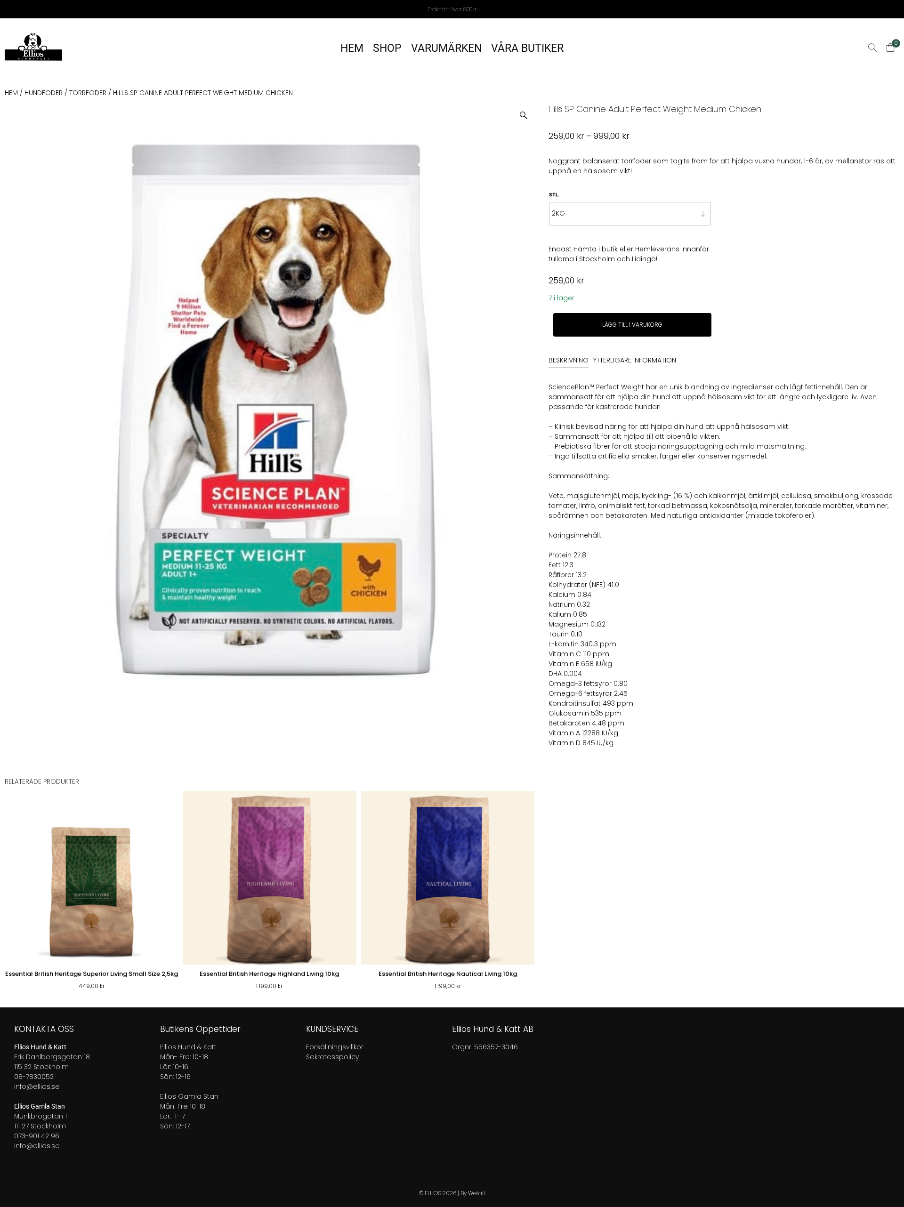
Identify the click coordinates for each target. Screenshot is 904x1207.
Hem (11, 92)
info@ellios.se (37, 1086)
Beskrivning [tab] (569, 360)
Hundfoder (43, 92)
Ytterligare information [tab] (634, 360)
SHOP (387, 48)
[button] (527, 112)
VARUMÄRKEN (446, 48)
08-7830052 (34, 1076)
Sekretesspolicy (332, 1057)
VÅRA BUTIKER (527, 48)
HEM (351, 48)
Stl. (554, 194)
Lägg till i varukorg (632, 325)
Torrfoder (87, 92)
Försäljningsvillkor (334, 1047)
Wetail (476, 1193)
